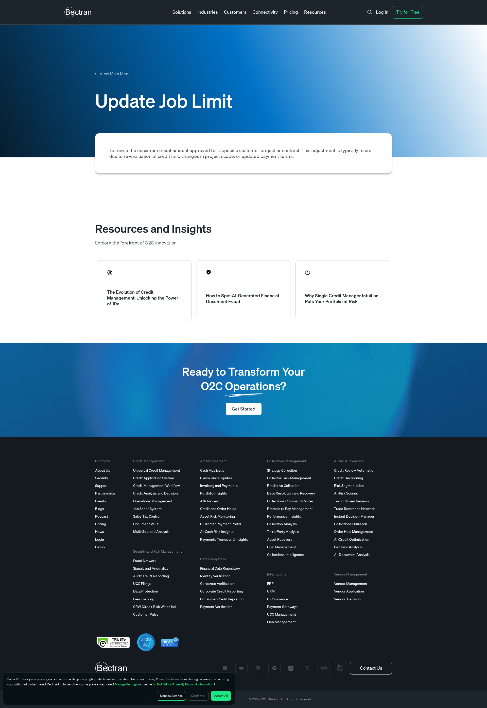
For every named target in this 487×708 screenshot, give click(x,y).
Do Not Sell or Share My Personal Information (182, 684)
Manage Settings (126, 684)
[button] (181, 12)
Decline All (198, 695)
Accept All (221, 695)
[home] (78, 12)
